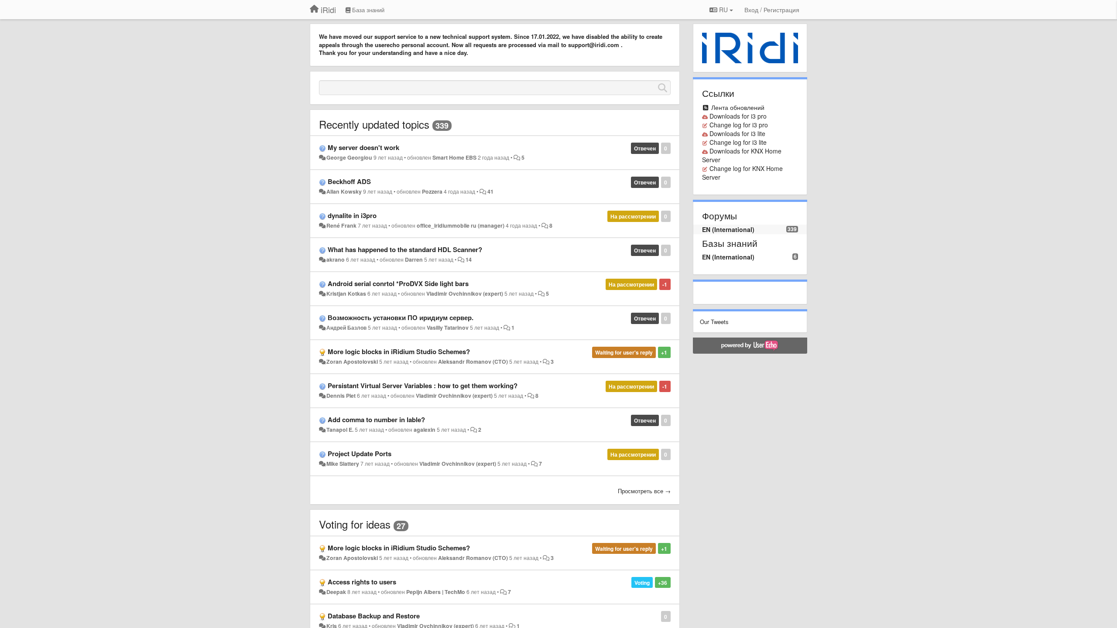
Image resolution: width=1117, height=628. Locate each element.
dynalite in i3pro (352, 215)
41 (490, 191)
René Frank (341, 225)
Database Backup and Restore (374, 616)
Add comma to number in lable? (376, 419)
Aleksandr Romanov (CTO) (473, 361)
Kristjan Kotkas (346, 293)
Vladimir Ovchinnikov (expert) (464, 293)
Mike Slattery (342, 464)
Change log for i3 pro (738, 124)
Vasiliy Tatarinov (448, 327)
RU (723, 9)
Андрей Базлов (346, 327)
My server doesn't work (363, 147)
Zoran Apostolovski (352, 361)
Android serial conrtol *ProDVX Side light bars (398, 283)
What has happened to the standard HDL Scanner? (405, 249)
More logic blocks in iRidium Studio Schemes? (399, 351)
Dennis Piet (341, 395)
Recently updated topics (374, 124)
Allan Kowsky (344, 191)
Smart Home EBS (454, 157)
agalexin (424, 429)
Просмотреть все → (644, 491)
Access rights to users (362, 582)
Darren (414, 259)
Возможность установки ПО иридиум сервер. (400, 317)
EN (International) (728, 229)
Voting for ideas (355, 524)
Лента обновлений (737, 107)
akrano (335, 259)
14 (469, 259)
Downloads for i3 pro (738, 116)
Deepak (336, 592)
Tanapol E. (339, 429)
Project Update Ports (359, 453)
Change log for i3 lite (738, 142)
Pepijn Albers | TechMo (435, 592)
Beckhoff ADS (349, 181)
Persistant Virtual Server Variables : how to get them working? (422, 385)
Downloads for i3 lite (737, 133)
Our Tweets (714, 321)
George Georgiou (349, 157)
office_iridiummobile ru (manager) (460, 225)
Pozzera (432, 191)
